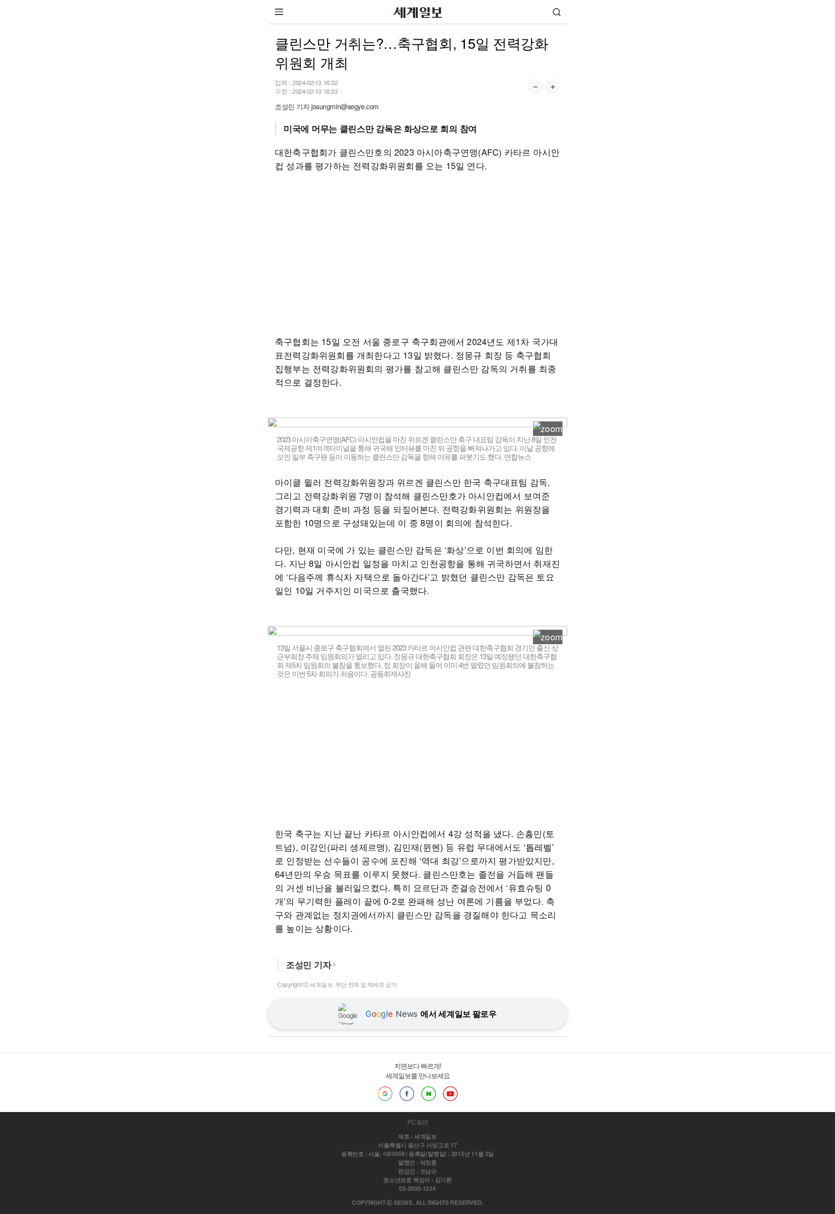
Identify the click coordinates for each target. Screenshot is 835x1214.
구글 (385, 1093)
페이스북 (407, 1093)
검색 (556, 12)
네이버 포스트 (428, 1093)
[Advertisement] (417, 253)
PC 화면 (417, 1122)
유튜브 (450, 1093)
